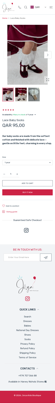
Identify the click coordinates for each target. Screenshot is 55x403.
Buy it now (28, 192)
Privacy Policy (27, 344)
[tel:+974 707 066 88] (20, 7)
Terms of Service (27, 357)
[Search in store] (26, 7)
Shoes (27, 334)
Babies (27, 325)
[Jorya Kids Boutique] (8, 7)
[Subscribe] (45, 257)
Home (4, 18)
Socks (27, 339)
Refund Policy (27, 348)
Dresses (27, 321)
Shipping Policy (28, 353)
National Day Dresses (27, 330)
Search (27, 316)
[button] (47, 54)
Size (4, 157)
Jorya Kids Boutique (31, 395)
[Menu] (51, 7)
